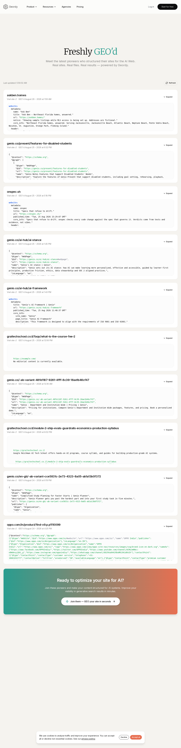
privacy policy (88, 739)
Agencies (66, 7)
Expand (169, 97)
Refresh (172, 83)
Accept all (136, 737)
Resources (48, 7)
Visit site (11, 99)
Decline (124, 737)
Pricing (80, 7)
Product (30, 7)
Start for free (167, 7)
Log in (151, 7)
